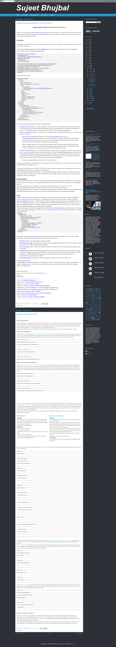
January (90, 100)
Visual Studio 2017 (91, 315)
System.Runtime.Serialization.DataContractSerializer (29, 365)
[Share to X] (45, 304)
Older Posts (79, 633)
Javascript (88, 310)
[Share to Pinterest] (48, 304)
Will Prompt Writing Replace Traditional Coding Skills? (93, 192)
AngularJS (87, 298)
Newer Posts (19, 633)
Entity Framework (89, 306)
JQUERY (94, 310)
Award (87, 301)
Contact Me (44, 15)
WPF (95, 319)
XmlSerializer (22, 403)
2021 (88, 49)
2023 (88, 45)
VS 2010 (99, 315)
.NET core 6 (95, 292)
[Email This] (42, 304)
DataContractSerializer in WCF (27, 314)
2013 (88, 65)
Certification (97, 302)
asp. (91, 298)
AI (98, 293)
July (90, 88)
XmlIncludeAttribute (26, 542)
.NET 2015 (93, 288)
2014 (88, 63)
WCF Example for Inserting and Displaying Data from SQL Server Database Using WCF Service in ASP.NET (93, 157)
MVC (87, 311)
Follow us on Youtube (90, 273)
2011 (88, 102)
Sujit (88, 351)
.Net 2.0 (87, 288)
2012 (88, 67)
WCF (21, 305)
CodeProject (88, 305)
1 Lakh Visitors (93, 293)
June (90, 90)
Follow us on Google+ (90, 264)
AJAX (87, 294)
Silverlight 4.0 (94, 312)
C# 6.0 (90, 302)
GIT (94, 306)
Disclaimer (52, 15)
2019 (88, 53)
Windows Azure (89, 319)
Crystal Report (95, 305)
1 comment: (35, 628)
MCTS (98, 310)
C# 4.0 (99, 301)
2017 (88, 57)
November (91, 71)
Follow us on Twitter (90, 259)
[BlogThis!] (43, 304)
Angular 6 (96, 295)
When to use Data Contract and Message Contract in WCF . (93, 134)
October (90, 73)
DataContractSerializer (26, 405)
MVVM (92, 311)
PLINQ (97, 311)
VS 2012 (89, 316)
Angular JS (88, 297)
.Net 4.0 (89, 289)
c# (94, 301)
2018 (88, 55)
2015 (88, 61)
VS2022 (99, 316)
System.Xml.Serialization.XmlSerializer (41, 334)
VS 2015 (94, 316)
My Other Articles (34, 15)
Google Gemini (89, 307)
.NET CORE (93, 291)
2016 (88, 59)
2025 (88, 41)
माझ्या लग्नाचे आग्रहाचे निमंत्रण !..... (93, 179)
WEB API (97, 318)
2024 (88, 43)
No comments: (35, 303)
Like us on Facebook (90, 254)
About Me (25, 15)
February (91, 98)
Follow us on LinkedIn (90, 269)
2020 (88, 51)
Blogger (73, 643)
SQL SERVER (89, 313)
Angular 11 (97, 294)
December (91, 69)
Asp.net (96, 298)
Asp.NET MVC (96, 299)
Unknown (89, 353)
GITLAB (98, 306)
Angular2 (97, 297)
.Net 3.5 (99, 288)
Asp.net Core (89, 299)
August (90, 77)
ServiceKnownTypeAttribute (55, 540)
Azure (91, 301)
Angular (91, 294)
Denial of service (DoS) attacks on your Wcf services (34, 23)
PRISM (87, 312)
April (90, 94)
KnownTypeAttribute (67, 540)
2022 (88, 47)
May (90, 92)
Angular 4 (88, 295)
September (91, 75)
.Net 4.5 (95, 289)
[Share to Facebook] (46, 304)
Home (18, 15)
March (90, 96)
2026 (88, 39)
